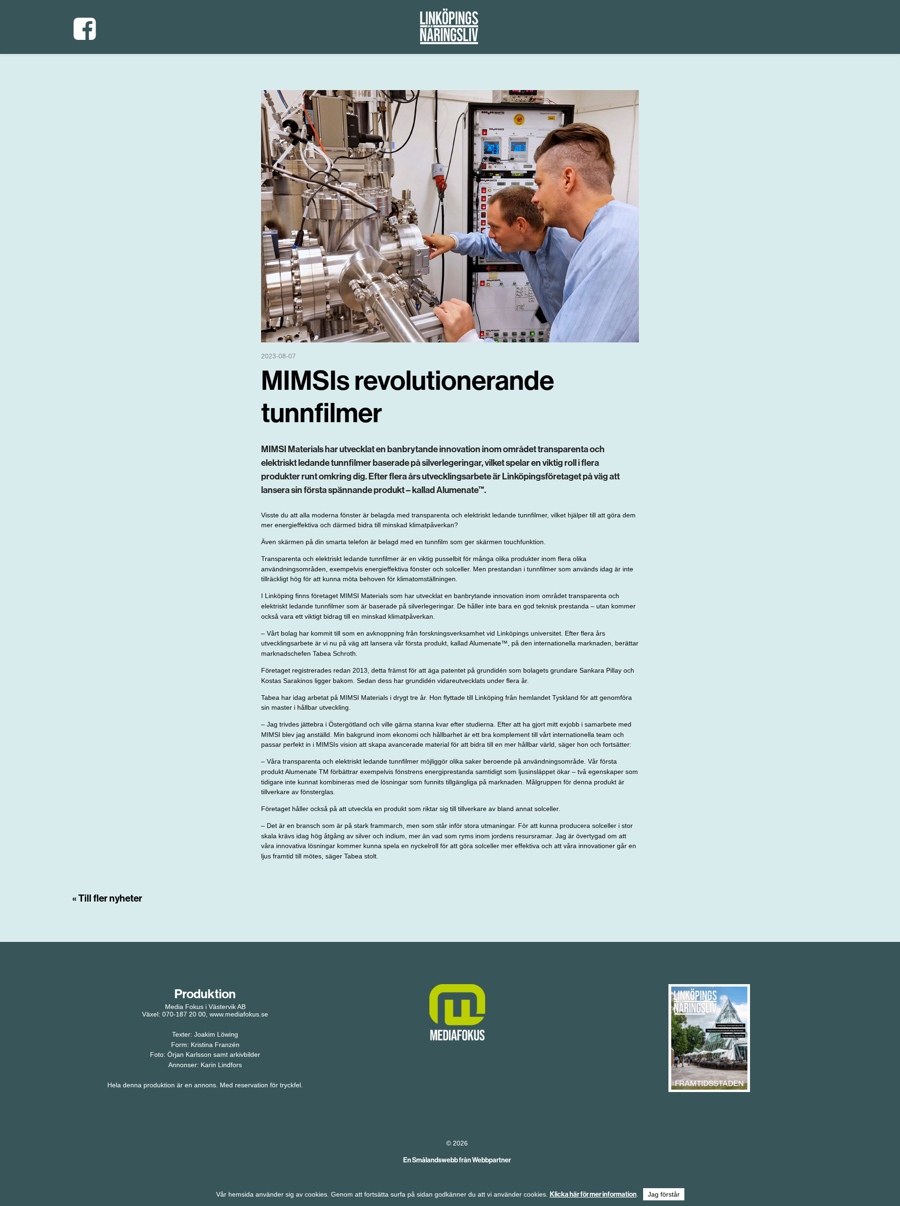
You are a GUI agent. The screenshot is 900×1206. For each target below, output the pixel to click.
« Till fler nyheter (107, 898)
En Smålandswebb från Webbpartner (457, 1160)
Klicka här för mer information (593, 1194)
